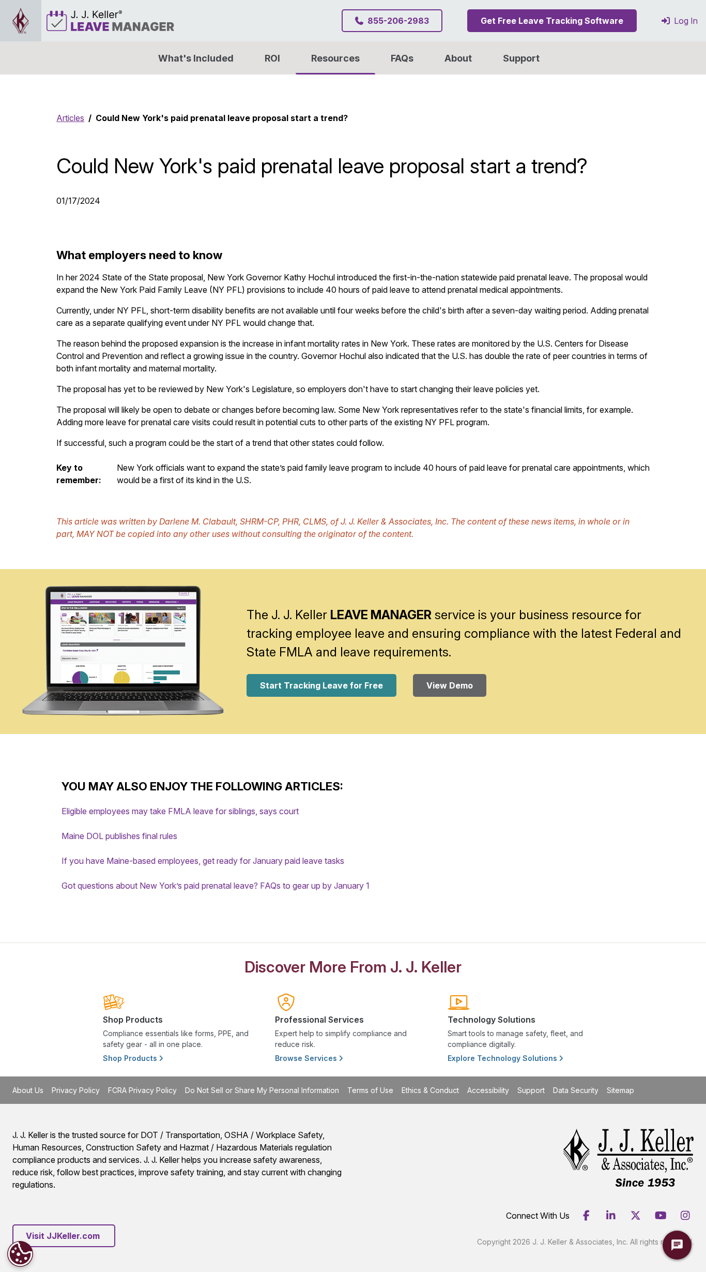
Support (521, 58)
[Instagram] (685, 1215)
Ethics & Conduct (430, 1090)
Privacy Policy (76, 1090)
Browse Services (307, 1058)
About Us (27, 1090)
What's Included (196, 58)
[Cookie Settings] (20, 1254)
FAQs (402, 58)
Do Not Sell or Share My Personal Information (262, 1090)
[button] (458, 57)
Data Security (575, 1090)
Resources (335, 58)
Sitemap (620, 1090)
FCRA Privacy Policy (142, 1090)
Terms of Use (370, 1090)
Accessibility (488, 1090)
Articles (70, 118)
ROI (272, 58)
